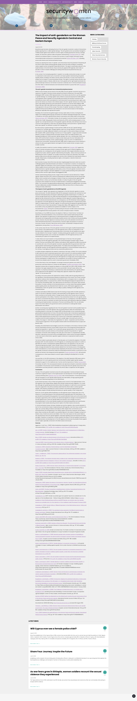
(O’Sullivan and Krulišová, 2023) (74, 264)
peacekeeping (96, 47)
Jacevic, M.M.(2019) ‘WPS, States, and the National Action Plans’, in (51, 517)
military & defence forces (99, 43)
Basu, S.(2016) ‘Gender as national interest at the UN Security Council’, (52, 437)
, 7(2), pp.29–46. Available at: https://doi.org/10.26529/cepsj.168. (65, 559)
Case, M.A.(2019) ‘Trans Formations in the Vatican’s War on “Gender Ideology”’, (54, 442)
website (46, 208)
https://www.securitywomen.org (61, 603)
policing (94, 39)
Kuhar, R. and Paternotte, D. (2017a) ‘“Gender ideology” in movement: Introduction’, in (56, 543)
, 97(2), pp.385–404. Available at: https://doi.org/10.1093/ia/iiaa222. (61, 427)
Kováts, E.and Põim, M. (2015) (42, 530)
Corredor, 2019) (39, 71)
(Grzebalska (72, 54)
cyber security (96, 51)
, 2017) (79, 54)
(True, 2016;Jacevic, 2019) (56, 225)
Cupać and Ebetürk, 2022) (71, 352)
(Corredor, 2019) (74, 147)
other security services (98, 55)
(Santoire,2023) (82, 362)
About (45, 2)
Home (40, 2)
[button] (54, 2)
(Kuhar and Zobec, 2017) (73, 58)
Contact (95, 2)
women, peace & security (99, 59)
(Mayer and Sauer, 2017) (41, 118)
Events (80, 2)
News (75, 2)
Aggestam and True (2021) (55, 375)
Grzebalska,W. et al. (40, 496)
